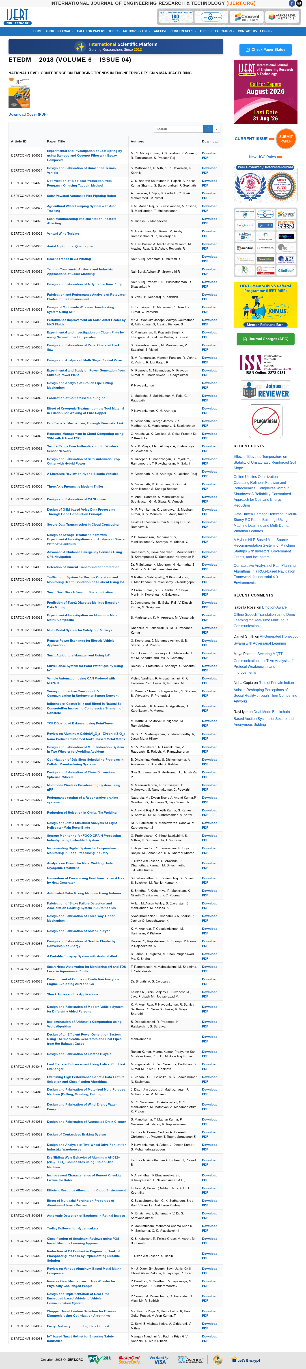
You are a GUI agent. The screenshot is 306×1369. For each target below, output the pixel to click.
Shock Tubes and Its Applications (73, 994)
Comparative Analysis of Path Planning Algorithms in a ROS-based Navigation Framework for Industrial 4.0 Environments (265, 574)
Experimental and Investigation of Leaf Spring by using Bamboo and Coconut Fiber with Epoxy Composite (84, 155)
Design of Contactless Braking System (76, 1134)
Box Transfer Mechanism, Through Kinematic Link (85, 423)
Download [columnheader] (210, 141)
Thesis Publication (216, 31)
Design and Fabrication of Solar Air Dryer (78, 931)
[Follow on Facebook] (292, 3)
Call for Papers (91, 31)
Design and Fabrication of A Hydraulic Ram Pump (84, 284)
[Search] (208, 129)
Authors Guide (135, 31)
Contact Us (247, 31)
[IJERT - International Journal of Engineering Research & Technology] (17, 16)
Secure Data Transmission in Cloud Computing (83, 524)
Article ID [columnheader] (18, 141)
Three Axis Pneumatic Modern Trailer (75, 486)
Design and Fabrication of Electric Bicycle (79, 1054)
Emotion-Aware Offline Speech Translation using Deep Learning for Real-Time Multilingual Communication (264, 616)
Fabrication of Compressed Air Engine (76, 398)
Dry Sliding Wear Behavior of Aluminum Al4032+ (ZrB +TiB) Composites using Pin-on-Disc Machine (83, 1162)
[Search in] (216, 129)
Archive (160, 31)
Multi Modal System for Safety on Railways (79, 630)
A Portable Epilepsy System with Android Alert (82, 956)
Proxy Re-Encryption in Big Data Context (78, 1326)
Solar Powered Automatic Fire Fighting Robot (81, 195)
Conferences (181, 31)
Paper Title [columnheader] (56, 141)
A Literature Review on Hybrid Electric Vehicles (83, 473)
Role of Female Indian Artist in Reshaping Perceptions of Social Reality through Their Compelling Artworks (265, 692)
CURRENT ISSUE (252, 138)
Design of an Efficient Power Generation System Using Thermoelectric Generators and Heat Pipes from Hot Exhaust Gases (84, 1039)
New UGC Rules (262, 157)
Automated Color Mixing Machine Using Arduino (84, 893)
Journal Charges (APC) (268, 339)
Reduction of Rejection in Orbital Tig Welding (82, 812)
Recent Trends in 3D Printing (69, 259)
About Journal (58, 31)
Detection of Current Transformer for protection (83, 567)
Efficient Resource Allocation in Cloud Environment (86, 1190)
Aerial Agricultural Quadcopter (70, 246)
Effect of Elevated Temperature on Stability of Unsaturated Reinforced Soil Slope (265, 462)
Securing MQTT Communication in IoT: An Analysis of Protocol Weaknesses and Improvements (263, 663)
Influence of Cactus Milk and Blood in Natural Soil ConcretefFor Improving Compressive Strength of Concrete (85, 708)
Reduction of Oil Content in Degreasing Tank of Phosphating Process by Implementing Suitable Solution (83, 1255)
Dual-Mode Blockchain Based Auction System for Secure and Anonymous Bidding (264, 718)
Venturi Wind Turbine (63, 233)
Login (264, 31)
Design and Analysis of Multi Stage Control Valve (84, 360)
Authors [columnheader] (137, 141)
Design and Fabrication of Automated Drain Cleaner (86, 1121)
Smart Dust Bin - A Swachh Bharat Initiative (80, 592)
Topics (114, 31)
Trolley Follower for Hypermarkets (73, 1228)
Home (37, 31)
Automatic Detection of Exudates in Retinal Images (86, 1215)
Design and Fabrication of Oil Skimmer (76, 499)
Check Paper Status (268, 49)
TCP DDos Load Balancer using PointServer (80, 723)
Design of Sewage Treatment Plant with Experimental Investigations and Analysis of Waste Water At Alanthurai (86, 539)
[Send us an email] (299, 3)
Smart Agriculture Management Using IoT (78, 655)
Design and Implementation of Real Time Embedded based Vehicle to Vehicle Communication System (78, 1298)
